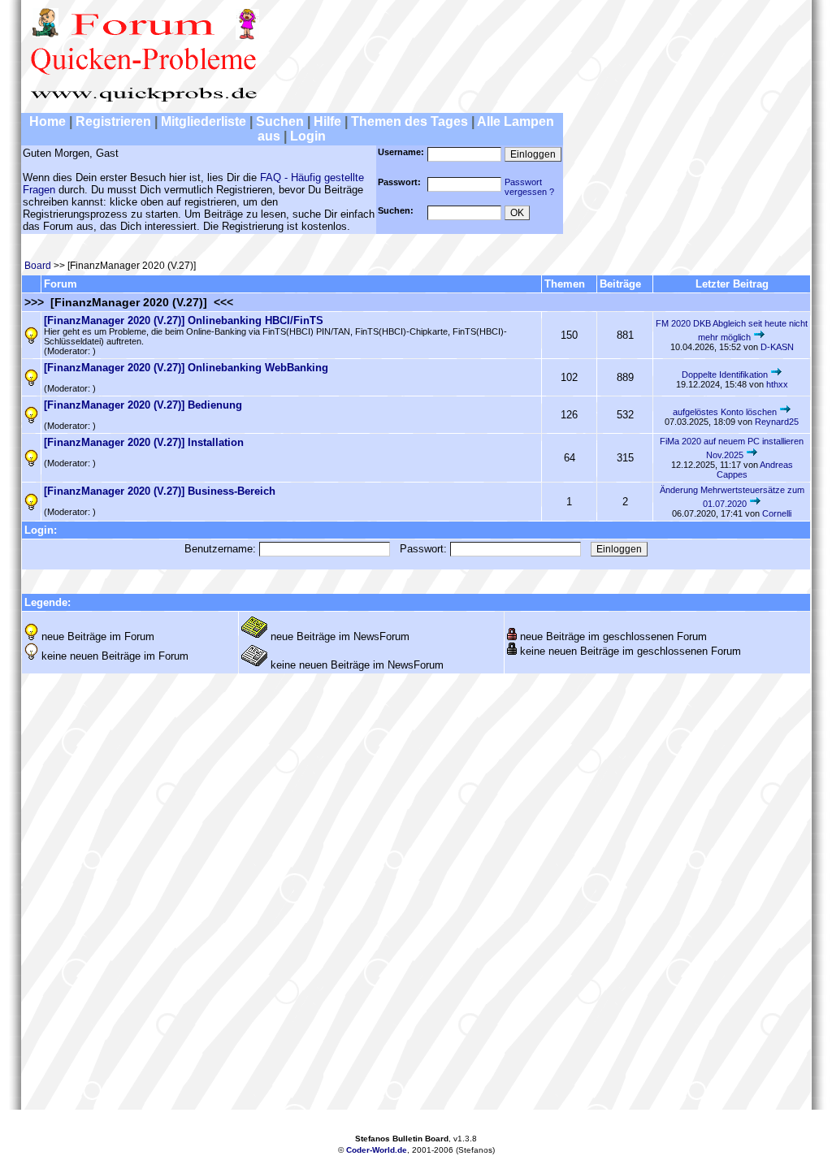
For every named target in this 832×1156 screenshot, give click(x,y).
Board (37, 265)
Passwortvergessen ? (529, 187)
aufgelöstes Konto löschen (725, 412)
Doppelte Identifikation (725, 374)
